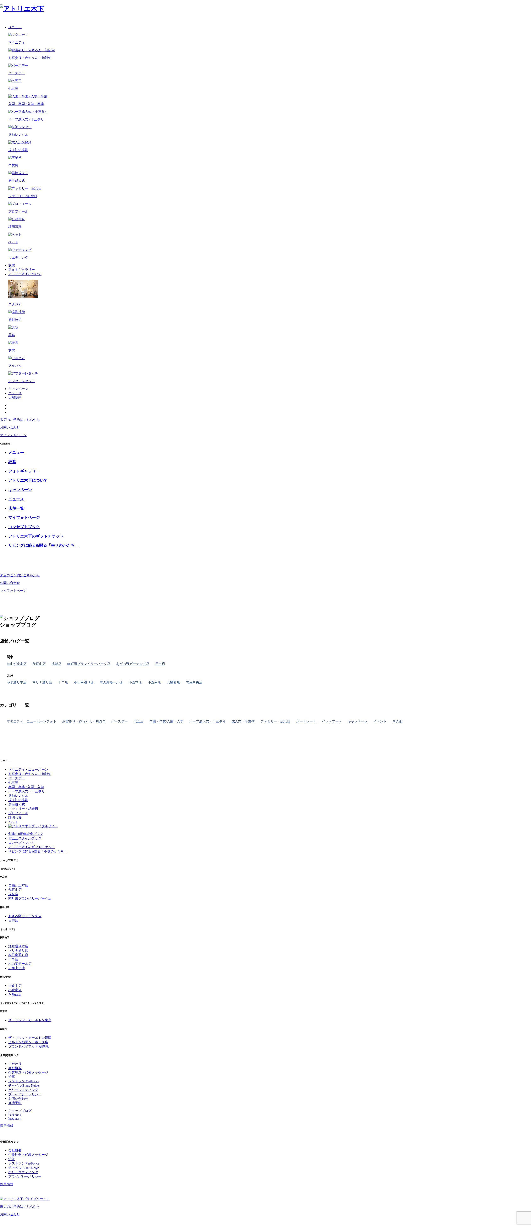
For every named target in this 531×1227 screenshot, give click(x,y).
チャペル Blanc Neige (23, 1085)
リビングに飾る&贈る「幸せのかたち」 (37, 851)
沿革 (11, 1077)
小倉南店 (154, 682)
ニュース (15, 393)
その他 (397, 721)
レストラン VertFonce (23, 1081)
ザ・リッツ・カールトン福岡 (29, 1038)
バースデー (119, 721)
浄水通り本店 (17, 682)
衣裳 (11, 265)
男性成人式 (16, 804)
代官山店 (39, 664)
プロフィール (18, 813)
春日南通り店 (84, 682)
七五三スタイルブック (24, 838)
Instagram (14, 1118)
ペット (13, 822)
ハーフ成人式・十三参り (207, 721)
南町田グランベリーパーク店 (88, 664)
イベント (380, 721)
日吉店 (160, 664)
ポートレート (306, 721)
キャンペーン (18, 389)
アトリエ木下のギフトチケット (31, 847)
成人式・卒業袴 (243, 721)
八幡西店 (173, 682)
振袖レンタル (18, 795)
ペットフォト (332, 721)
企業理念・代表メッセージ (28, 1072)
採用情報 (6, 1126)
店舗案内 (15, 397)
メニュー (15, 27)
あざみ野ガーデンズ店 (132, 664)
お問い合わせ (18, 1098)
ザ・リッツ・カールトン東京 (29, 1020)
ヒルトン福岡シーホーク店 (28, 1042)
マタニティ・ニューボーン (28, 769)
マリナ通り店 (42, 682)
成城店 (56, 664)
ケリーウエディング (23, 1090)
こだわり (15, 1063)
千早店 (63, 682)
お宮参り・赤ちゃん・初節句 (83, 721)
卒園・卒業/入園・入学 (166, 721)
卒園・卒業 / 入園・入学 (26, 787)
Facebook (14, 1115)
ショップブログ (20, 1110)
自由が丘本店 (17, 664)
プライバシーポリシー (24, 1094)
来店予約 (15, 1103)
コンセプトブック (21, 842)
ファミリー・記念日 (275, 721)
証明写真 (15, 817)
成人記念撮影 (18, 800)
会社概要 (15, 1068)
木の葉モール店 (111, 682)
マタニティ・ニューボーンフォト (31, 721)
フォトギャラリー (21, 269)
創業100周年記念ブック (25, 834)
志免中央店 (194, 682)
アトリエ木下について (24, 274)
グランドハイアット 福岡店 (28, 1046)
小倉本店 (135, 682)
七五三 (139, 721)
